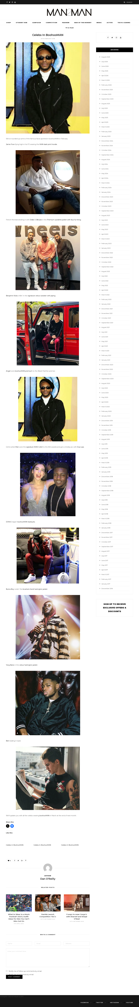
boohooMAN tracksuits (26, 522)
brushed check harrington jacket (35, 589)
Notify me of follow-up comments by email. (25, 971)
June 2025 (104, 113)
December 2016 (107, 588)
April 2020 (104, 402)
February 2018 (106, 523)
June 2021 (104, 337)
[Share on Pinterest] (25, 860)
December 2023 (107, 197)
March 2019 (105, 462)
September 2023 (107, 211)
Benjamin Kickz (12, 296)
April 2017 (104, 570)
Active (110, 22)
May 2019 (104, 453)
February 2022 (106, 299)
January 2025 (105, 136)
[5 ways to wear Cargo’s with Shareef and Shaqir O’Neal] (77, 902)
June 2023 (104, 225)
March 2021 (105, 351)
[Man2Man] (69, 12)
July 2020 (104, 388)
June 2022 (104, 281)
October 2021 (106, 318)
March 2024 (105, 183)
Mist (17, 447)
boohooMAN (44, 816)
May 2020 (104, 397)
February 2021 (106, 355)
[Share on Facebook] (14, 860)
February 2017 (106, 579)
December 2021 (107, 309)
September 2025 (107, 99)
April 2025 (104, 122)
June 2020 (105, 393)
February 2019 (106, 467)
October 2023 (106, 206)
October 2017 (106, 542)
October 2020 (106, 374)
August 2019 (105, 439)
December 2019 (107, 420)
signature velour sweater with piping (41, 296)
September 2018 (107, 490)
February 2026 (106, 85)
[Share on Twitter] (18, 860)
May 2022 (104, 285)
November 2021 (106, 313)
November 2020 (107, 369)
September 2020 (107, 378)
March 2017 (105, 574)
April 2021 (104, 346)
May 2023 (104, 229)
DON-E (9, 522)
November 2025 (107, 89)
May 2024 (104, 173)
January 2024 (106, 192)
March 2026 (105, 80)
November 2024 (107, 145)
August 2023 (105, 215)
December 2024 (107, 141)
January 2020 (106, 416)
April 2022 (104, 290)
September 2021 (107, 323)
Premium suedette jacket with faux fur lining (64, 220)
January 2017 (105, 584)
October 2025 (106, 94)
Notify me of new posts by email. (21, 975)
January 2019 (105, 472)
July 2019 (104, 444)
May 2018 (104, 509)
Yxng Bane (10, 665)
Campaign (36, 22)
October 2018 (106, 486)
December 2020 (107, 364)
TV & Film (69, 28)
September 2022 (107, 267)
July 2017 (104, 556)
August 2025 (105, 103)
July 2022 (104, 276)
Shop (8, 22)
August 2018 (105, 495)
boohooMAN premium (23, 371)
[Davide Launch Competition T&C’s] (48, 902)
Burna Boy (10, 589)
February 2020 (106, 411)
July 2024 (104, 164)
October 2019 (106, 430)
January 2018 (105, 528)
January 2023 (106, 248)
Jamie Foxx (10, 144)
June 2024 (104, 169)
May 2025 (104, 117)
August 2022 (105, 271)
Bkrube (39, 220)
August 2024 (105, 159)
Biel (7, 741)
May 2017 (104, 565)
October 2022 (106, 262)
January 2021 (105, 360)
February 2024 (106, 187)
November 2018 (107, 481)
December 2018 (107, 476)
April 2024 (104, 178)
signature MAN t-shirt (34, 447)
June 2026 (104, 66)
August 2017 (105, 551)
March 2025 (105, 127)
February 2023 (106, 243)
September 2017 (107, 546)
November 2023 (107, 201)
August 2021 (105, 327)
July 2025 (104, 108)
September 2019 (107, 434)
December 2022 (107, 253)
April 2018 (104, 514)
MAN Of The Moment (83, 22)
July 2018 (104, 500)
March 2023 (105, 239)
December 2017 (107, 532)
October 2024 (106, 150)
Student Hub (21, 22)
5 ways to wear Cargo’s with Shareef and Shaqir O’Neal (76, 916)
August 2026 (105, 57)
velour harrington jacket (28, 665)
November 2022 (107, 257)
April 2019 (104, 458)
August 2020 (105, 383)
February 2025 (106, 131)
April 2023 (104, 234)
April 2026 (104, 75)
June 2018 (104, 504)
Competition (51, 22)
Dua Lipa (80, 447)
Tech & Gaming (124, 22)
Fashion (65, 22)
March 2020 (105, 406)
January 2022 (105, 304)
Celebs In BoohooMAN (14, 845)
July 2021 (104, 332)
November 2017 (106, 537)
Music (99, 22)
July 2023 (104, 220)
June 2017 (104, 560)
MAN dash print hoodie (48, 144)
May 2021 (104, 341)
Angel (8, 371)
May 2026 (104, 71)
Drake (32, 220)
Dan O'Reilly (47, 878)
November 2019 (107, 425)
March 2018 (105, 518)
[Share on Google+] (22, 860)
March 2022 (105, 295)
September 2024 (107, 155)
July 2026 (104, 61)
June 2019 (104, 448)
